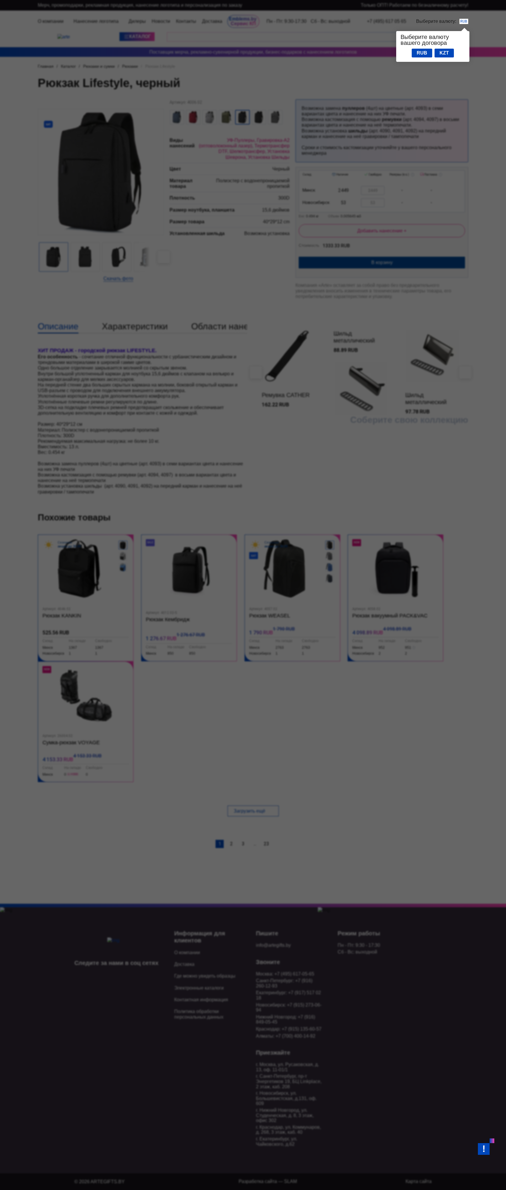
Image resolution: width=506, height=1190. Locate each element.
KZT (444, 52)
